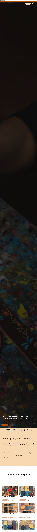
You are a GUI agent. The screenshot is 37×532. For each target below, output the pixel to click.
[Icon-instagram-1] (20, 3)
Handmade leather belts (27, 429)
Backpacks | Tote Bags (7, 430)
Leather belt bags (23, 430)
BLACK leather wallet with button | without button (9, 514)
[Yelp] (22, 3)
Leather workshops (30, 430)
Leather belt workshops (18, 431)
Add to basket (5, 500)
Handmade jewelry (15, 430)
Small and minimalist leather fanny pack (8, 497)
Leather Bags (8, 429)
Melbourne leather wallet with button (26, 497)
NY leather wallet (23, 513)
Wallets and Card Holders (17, 429)
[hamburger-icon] (35, 4)
